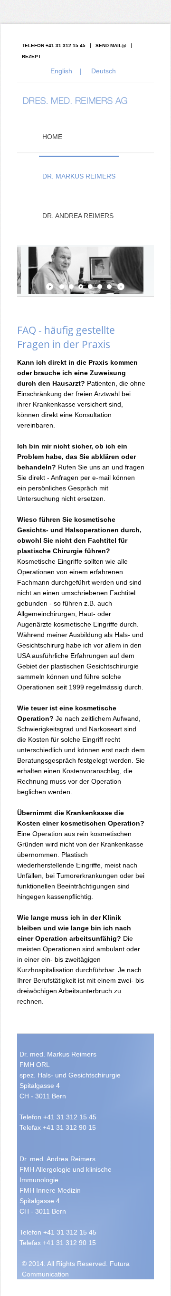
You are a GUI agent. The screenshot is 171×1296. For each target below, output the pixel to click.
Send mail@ (110, 45)
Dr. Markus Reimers (78, 176)
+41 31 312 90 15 (69, 1127)
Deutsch (103, 71)
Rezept (31, 56)
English (61, 71)
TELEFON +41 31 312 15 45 (54, 45)
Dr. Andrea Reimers (78, 215)
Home (52, 136)
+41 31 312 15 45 (69, 1117)
